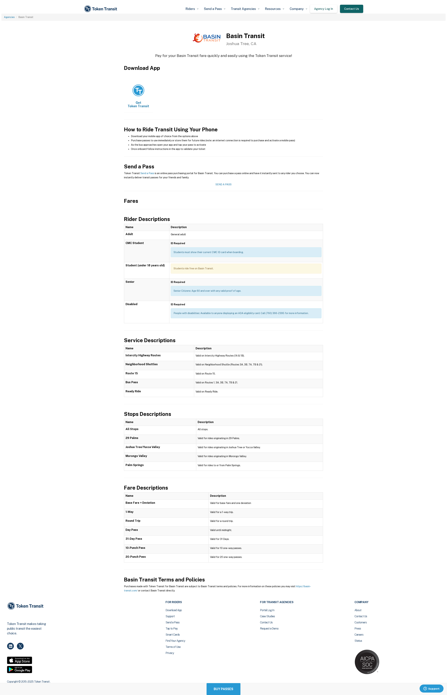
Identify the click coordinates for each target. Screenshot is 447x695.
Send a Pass (147, 173)
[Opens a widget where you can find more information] (431, 689)
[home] (101, 8)
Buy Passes (223, 689)
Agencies (9, 17)
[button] (192, 9)
